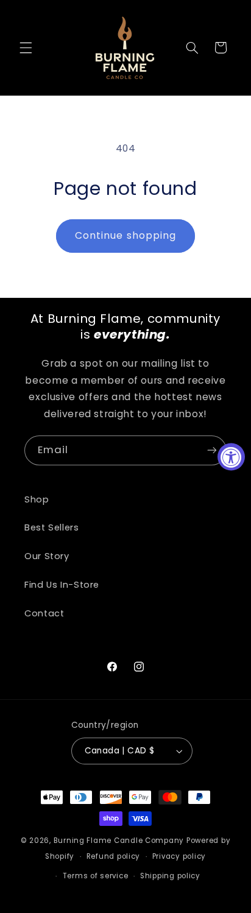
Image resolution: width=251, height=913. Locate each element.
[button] (26, 47)
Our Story (46, 556)
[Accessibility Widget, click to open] (231, 456)
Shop (36, 499)
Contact (44, 613)
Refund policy (114, 856)
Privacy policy (179, 856)
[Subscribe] (212, 450)
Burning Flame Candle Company (119, 840)
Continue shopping (125, 235)
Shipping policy (170, 876)
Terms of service (96, 876)
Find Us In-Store (61, 585)
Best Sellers (51, 527)
